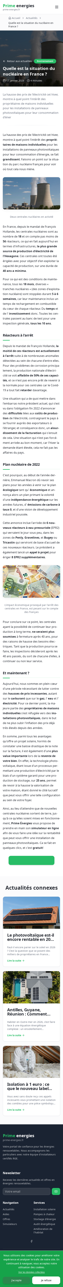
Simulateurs (10, 1224)
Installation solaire (44, 1209)
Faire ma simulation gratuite (31, 860)
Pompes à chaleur (44, 1214)
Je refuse (46, 1280)
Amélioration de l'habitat (43, 1230)
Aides (6, 1214)
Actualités (31, 18)
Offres (6, 1219)
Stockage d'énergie (45, 1219)
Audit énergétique (44, 1224)
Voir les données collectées (31, 1272)
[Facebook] (31, 1241)
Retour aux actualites (19, 61)
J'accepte (16, 1280)
